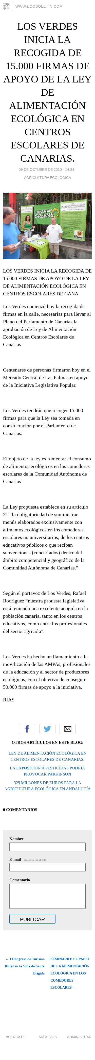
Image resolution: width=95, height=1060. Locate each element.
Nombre (16, 839)
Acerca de (16, 1037)
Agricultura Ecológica (47, 178)
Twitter (47, 729)
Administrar (79, 1037)
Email (68, 729)
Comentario (19, 880)
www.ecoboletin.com (39, 6)
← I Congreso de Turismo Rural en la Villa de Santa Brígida (25, 966)
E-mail (28, 859)
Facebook (27, 729)
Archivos (48, 1037)
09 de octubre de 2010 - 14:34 (46, 169)
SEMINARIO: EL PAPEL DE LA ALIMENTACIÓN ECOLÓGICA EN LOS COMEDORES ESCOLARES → (70, 973)
